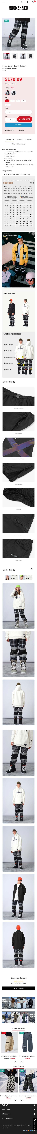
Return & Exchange (18, 144)
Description (10, 139)
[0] (33, 2)
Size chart (21, 130)
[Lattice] (7, 92)
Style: (6, 108)
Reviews (20, 139)
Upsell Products (18, 1066)
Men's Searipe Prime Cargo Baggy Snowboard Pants (15, 1056)
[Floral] (13, 92)
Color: (9, 87)
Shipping (28, 139)
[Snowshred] (18, 8)
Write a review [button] (19, 988)
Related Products (18, 1028)
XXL (8, 105)
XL (23, 100)
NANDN (4, 70)
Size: (7, 97)
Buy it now (18, 125)
